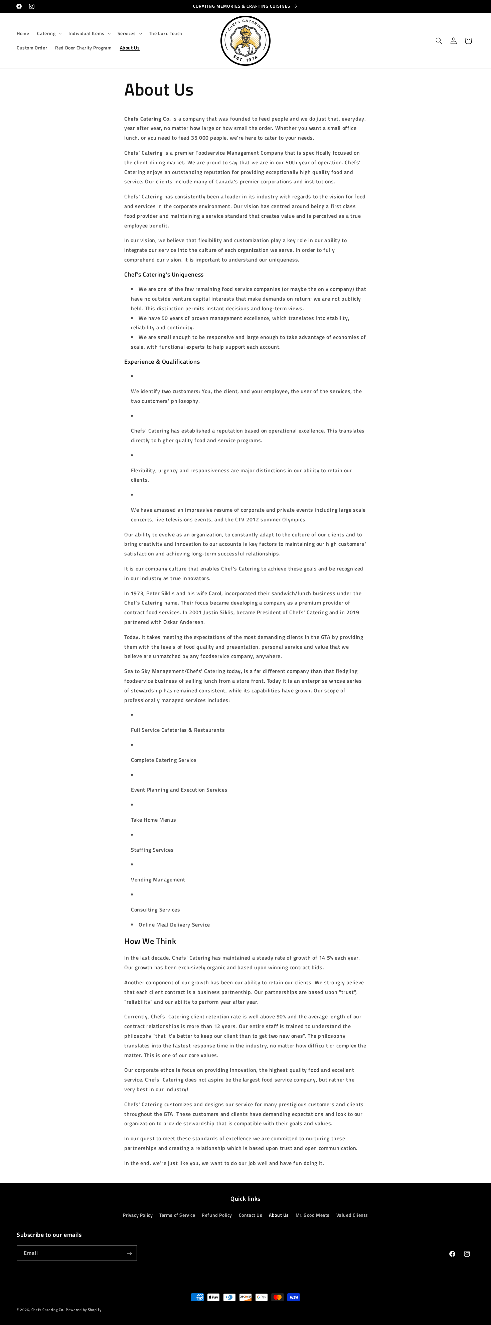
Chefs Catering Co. (48, 1309)
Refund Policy (217, 1214)
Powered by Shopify (84, 1309)
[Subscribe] (129, 1253)
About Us (279, 1214)
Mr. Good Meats (313, 1214)
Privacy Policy (138, 1214)
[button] (48, 33)
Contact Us (251, 1214)
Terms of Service (177, 1214)
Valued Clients (352, 1214)
